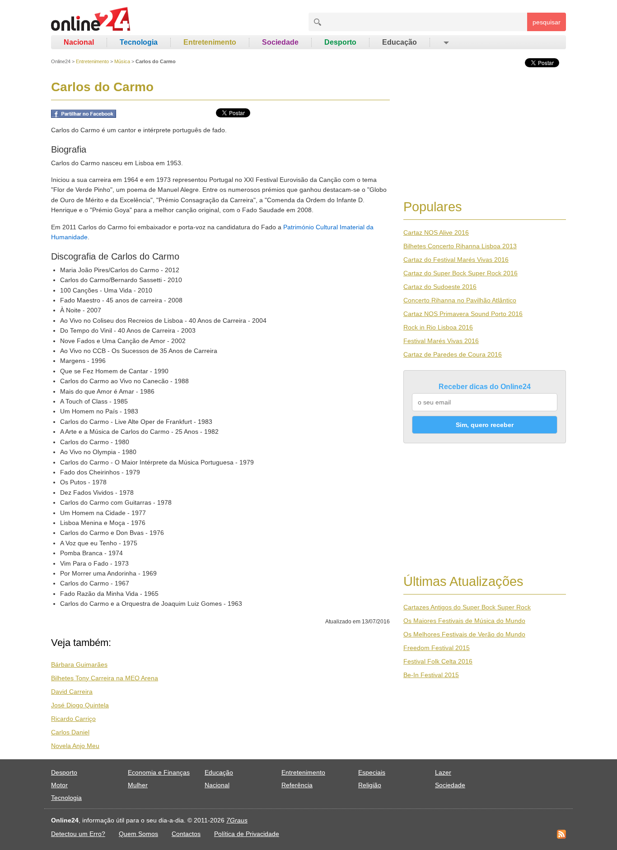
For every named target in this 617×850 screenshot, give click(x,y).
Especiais (371, 772)
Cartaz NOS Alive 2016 (436, 232)
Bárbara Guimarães (79, 664)
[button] (446, 42)
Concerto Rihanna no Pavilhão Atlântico (459, 300)
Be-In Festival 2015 (431, 674)
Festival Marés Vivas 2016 (441, 340)
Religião (369, 785)
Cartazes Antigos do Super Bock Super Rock (467, 607)
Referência (297, 785)
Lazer (443, 772)
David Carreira (72, 691)
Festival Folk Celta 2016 (437, 661)
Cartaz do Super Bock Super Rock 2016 (460, 273)
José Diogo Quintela (80, 705)
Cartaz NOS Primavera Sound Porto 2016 (463, 313)
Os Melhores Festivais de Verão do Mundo (464, 634)
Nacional (79, 42)
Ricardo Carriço (73, 718)
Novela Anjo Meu (75, 745)
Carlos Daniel (70, 732)
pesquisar (547, 22)
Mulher (138, 785)
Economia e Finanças (159, 772)
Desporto (340, 42)
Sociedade (280, 42)
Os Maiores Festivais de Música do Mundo (464, 620)
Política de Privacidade (246, 833)
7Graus (237, 820)
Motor (59, 785)
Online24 (60, 61)
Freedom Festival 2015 (436, 647)
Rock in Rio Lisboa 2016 (438, 327)
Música (122, 61)
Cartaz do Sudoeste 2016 (440, 286)
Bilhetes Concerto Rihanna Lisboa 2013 (460, 246)
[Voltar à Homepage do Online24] (91, 20)
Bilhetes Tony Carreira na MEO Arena (104, 678)
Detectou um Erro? (78, 833)
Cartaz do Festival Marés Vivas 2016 (456, 259)
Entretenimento (209, 42)
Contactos (186, 833)
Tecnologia (139, 42)
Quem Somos (138, 833)
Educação (399, 42)
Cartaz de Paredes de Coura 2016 (452, 354)
